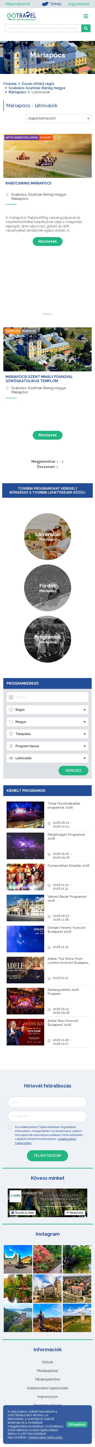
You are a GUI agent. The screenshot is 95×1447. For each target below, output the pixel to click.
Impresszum (47, 1397)
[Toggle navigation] (86, 16)
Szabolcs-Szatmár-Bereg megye (37, 88)
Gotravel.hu (32, 1193)
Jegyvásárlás (78, 4)
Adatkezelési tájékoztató (47, 1388)
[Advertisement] (47, 285)
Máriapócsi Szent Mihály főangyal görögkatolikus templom (39, 379)
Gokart (46, 137)
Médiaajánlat (47, 1371)
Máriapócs (17, 92)
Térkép (55, 4)
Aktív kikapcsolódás (22, 137)
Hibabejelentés (47, 1379)
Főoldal (10, 84)
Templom (13, 331)
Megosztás (77, 1212)
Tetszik (24, 1212)
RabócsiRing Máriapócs (28, 183)
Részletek (47, 241)
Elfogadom (77, 1424)
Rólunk (47, 1362)
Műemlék (29, 331)
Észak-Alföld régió (38, 84)
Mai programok (18, 4)
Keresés (73, 771)
